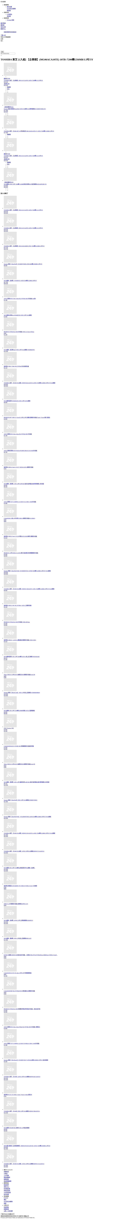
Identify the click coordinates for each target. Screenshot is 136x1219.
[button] (68, 11)
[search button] (1, 55)
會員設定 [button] (13, 32)
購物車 (2, 25)
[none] (69, 205)
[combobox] (68, 53)
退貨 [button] (10, 32)
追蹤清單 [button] (6, 32)
